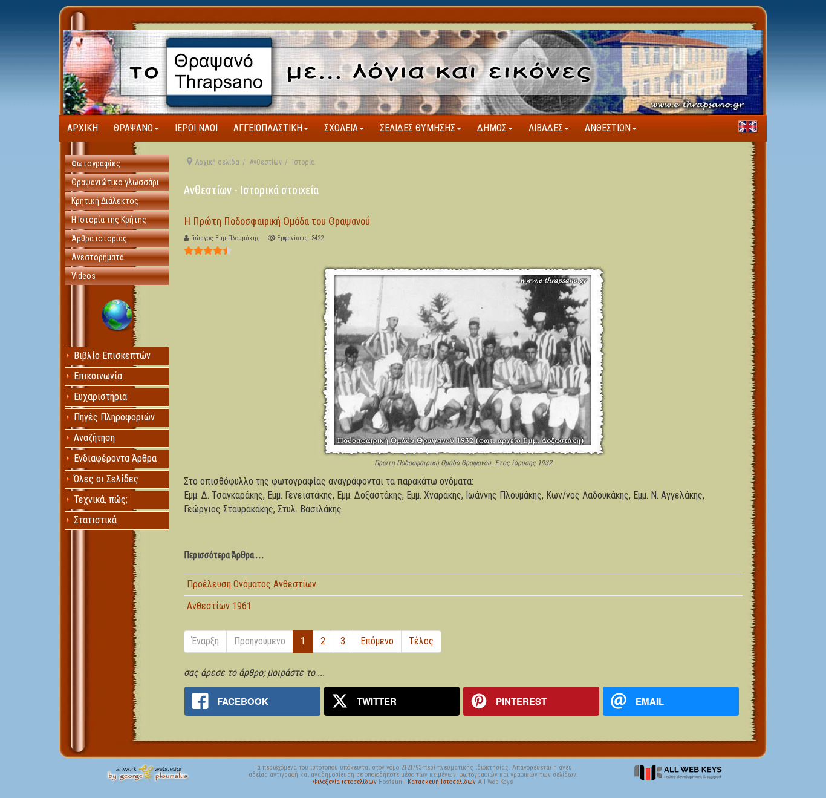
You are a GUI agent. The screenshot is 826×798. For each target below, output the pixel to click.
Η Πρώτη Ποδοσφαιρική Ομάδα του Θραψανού (277, 221)
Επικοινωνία (98, 376)
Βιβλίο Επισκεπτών (112, 355)
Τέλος (421, 641)
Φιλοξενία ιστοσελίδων (346, 782)
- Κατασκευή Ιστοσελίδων (441, 782)
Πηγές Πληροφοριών (114, 417)
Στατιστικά (95, 520)
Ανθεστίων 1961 (219, 606)
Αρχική (82, 128)
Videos (83, 276)
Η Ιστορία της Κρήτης (108, 219)
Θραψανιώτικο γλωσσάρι (115, 182)
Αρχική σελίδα (217, 162)
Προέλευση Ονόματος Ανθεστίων (251, 584)
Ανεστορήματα (97, 257)
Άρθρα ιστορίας (99, 238)
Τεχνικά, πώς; (101, 499)
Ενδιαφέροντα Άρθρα (115, 458)
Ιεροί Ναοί (196, 128)
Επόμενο (377, 641)
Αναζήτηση (94, 437)
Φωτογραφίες (95, 163)
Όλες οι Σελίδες (106, 479)
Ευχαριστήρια (100, 396)
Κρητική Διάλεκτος (104, 201)
